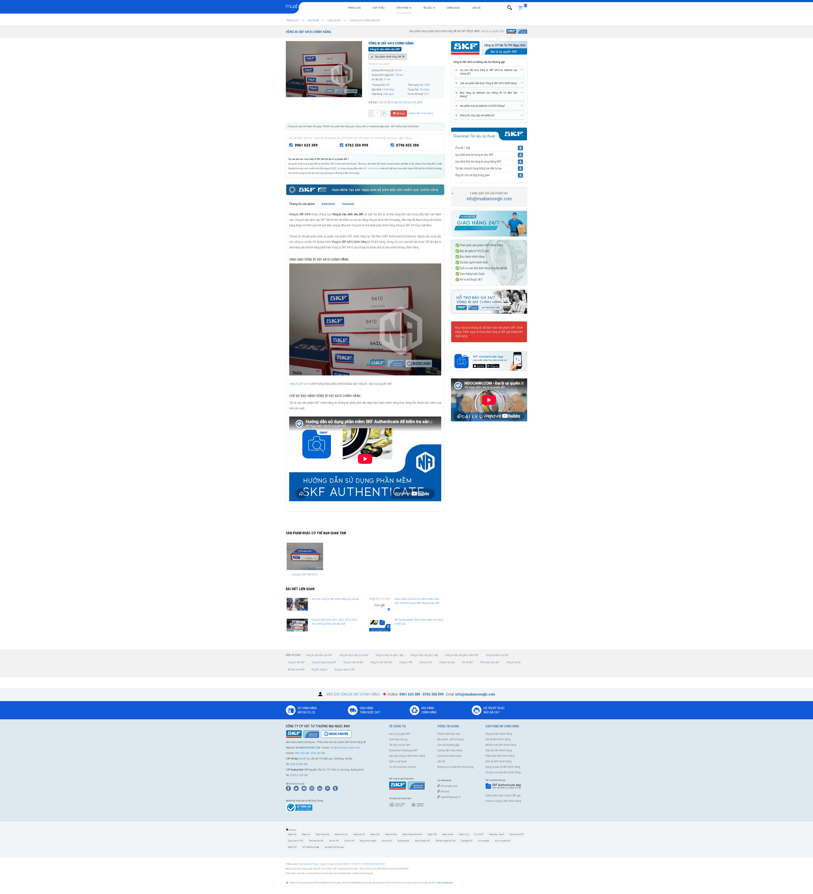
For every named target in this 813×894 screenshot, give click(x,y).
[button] (509, 7)
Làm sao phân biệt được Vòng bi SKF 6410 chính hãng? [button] (487, 83)
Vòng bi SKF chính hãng (498, 733)
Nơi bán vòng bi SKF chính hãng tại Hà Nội (335, 599)
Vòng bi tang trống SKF (324, 662)
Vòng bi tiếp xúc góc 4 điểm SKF (462, 655)
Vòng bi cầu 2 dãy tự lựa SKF (354, 655)
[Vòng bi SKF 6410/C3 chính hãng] (305, 556)
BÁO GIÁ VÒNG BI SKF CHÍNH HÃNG (353, 694)
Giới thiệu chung (398, 739)
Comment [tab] (348, 204)
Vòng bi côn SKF (296, 662)
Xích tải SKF (349, 841)
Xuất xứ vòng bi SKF (422, 841)
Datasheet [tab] (328, 204)
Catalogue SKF (467, 841)
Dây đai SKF (334, 841)
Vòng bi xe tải (513, 662)
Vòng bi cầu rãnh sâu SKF (319, 655)
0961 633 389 (306, 145)
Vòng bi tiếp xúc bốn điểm (412, 834)
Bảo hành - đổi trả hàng (450, 739)
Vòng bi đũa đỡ (359, 834)
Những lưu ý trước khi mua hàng (455, 766)
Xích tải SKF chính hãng (498, 761)
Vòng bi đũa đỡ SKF (353, 662)
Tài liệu (428, 7)
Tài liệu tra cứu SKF (399, 744)
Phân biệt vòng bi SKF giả (446, 841)
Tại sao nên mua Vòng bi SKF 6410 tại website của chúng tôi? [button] (487, 71)
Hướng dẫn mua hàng (420, 113)
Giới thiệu (379, 7)
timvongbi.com (449, 785)
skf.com (444, 791)
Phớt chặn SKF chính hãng (499, 755)
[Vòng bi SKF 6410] (365, 319)
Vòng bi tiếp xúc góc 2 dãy (424, 655)
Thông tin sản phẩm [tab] (302, 204)
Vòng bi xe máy (447, 662)
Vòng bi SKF (292, 847)
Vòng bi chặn (375, 834)
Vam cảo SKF (387, 841)
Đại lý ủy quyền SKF (399, 733)
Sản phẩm (403, 7)
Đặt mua (400, 113)
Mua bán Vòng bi (311, 864)
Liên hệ (476, 7)
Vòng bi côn (306, 834)
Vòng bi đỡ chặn (391, 834)
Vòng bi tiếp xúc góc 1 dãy (389, 655)
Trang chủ (354, 7)
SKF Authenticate (371, 168)
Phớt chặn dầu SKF (489, 662)
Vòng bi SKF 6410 (299, 383)
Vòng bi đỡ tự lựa (341, 834)
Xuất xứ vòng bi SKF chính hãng (503, 801)
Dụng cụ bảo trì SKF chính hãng (502, 766)
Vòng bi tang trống (322, 834)
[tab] (489, 72)
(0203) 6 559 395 (299, 775)
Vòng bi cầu (292, 834)
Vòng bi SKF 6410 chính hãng (308, 32)
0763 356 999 (356, 145)
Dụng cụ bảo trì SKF (345, 669)
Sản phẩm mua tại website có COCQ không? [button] (481, 105)
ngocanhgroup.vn (450, 797)
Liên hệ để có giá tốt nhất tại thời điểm (401, 102)
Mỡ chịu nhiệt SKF (516, 834)
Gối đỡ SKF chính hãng (497, 739)
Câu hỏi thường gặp (448, 744)
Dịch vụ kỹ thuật (398, 761)
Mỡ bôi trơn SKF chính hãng (500, 744)
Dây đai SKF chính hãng (498, 750)
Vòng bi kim (425, 662)
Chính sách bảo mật (448, 733)
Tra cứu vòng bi (483, 841)
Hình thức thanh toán (449, 755)
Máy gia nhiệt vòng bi (368, 841)
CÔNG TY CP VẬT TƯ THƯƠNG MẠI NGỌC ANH (364, 864)
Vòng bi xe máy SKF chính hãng (503, 772)
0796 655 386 (407, 145)
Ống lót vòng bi (319, 669)
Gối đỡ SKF (467, 662)
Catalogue (453, 7)
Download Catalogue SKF (403, 750)
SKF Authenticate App (310, 847)
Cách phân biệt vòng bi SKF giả (502, 795)
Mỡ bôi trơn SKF (296, 669)
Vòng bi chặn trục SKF (497, 655)
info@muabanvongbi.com (489, 198)
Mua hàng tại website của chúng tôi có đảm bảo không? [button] (487, 94)
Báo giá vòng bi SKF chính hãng (407, 755)
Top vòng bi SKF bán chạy (334, 847)
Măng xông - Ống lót (496, 834)
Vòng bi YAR (405, 662)
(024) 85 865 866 (299, 764)
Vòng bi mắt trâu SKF (381, 662)
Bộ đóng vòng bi (403, 841)
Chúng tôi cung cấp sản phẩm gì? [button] (476, 115)
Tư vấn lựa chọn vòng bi (402, 766)
